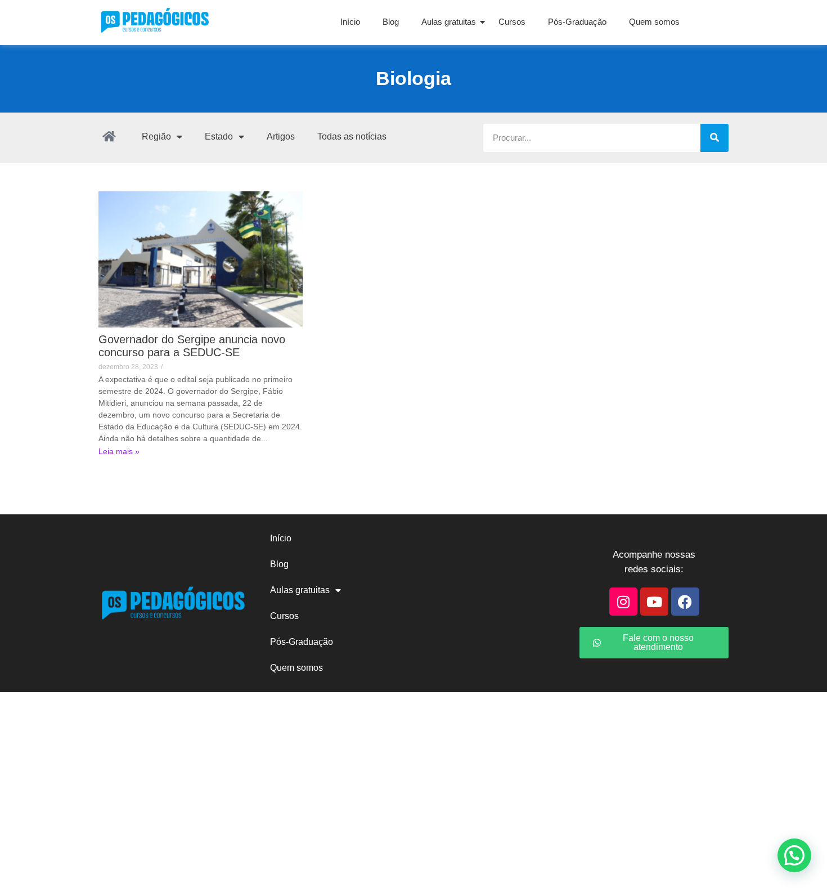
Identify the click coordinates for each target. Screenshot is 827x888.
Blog (391, 21)
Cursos (511, 21)
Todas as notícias (351, 136)
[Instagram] (623, 601)
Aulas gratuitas (448, 21)
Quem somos (654, 21)
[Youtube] (654, 601)
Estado (219, 136)
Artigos (281, 136)
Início (350, 21)
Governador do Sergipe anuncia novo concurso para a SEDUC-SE (191, 345)
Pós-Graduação (577, 21)
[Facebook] (685, 601)
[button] (794, 855)
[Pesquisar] (714, 138)
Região (156, 136)
